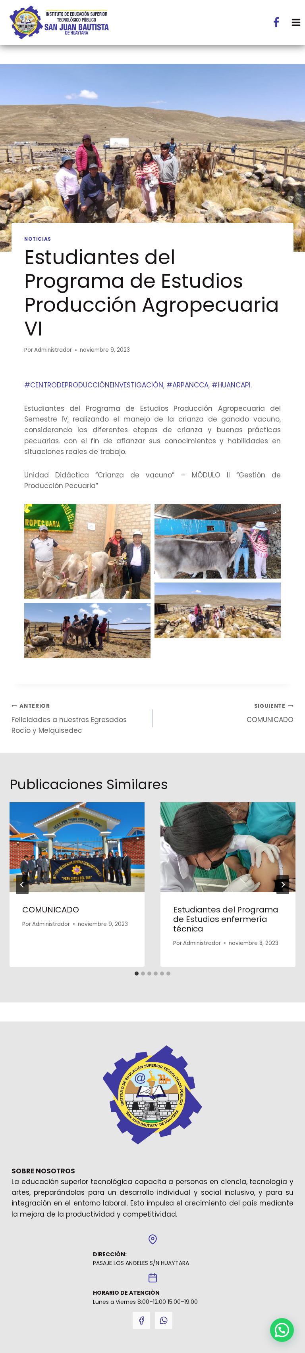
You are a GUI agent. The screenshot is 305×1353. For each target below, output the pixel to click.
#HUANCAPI (231, 385)
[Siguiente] (282, 884)
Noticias (37, 239)
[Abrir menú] (296, 22)
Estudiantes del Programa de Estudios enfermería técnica (225, 919)
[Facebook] (276, 22)
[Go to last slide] (22, 884)
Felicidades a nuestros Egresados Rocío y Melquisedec (69, 718)
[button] (282, 1330)
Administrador (53, 350)
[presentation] (77, 847)
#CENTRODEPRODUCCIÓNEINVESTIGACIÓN (93, 385)
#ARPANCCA (187, 385)
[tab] (137, 973)
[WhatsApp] (163, 1320)
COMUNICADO (270, 713)
